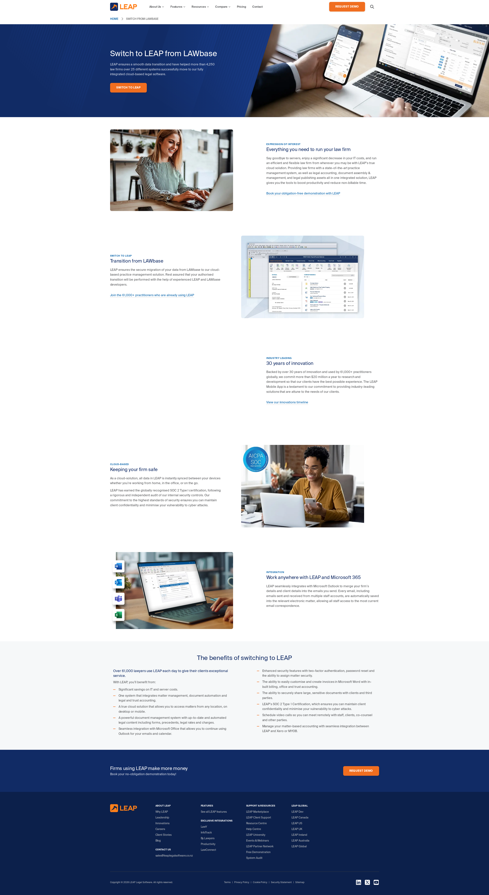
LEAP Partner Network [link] (260, 846)
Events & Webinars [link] (257, 840)
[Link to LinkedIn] (358, 883)
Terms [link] (227, 882)
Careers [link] (160, 829)
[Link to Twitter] (367, 883)
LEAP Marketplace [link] (257, 811)
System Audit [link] (254, 858)
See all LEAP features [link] (214, 811)
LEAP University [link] (256, 835)
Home (114, 19)
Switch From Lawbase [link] (142, 19)
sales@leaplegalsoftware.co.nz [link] (174, 855)
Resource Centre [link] (256, 823)
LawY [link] (204, 826)
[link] (156, 6)
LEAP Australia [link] (300, 840)
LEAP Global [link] (299, 846)
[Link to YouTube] (376, 883)
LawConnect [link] (208, 850)
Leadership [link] (162, 817)
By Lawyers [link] (208, 838)
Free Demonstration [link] (258, 852)
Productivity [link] (208, 844)
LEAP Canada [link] (300, 817)
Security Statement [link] (281, 882)
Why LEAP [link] (161, 811)
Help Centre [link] (253, 829)
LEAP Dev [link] (297, 811)
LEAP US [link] (296, 823)
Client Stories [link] (163, 835)
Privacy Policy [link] (241, 882)
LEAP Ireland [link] (299, 835)
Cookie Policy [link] (260, 882)
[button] (372, 6)
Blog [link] (158, 840)
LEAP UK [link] (296, 829)
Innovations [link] (162, 823)
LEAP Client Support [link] (258, 817)
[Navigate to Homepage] (123, 6)
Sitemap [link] (299, 882)
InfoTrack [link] (206, 832)
